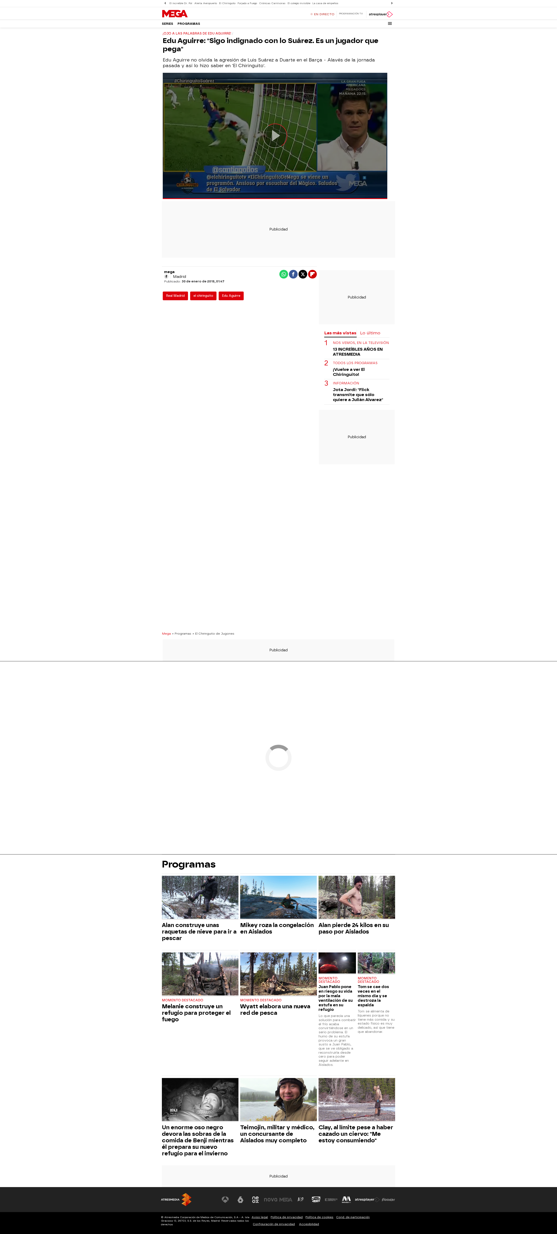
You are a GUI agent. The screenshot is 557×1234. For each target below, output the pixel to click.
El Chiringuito (227, 3)
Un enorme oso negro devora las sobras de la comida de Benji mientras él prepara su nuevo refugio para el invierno (198, 1140)
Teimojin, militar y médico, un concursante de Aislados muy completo (277, 1134)
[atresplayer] (380, 14)
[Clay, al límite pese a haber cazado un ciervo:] (357, 1100)
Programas (189, 24)
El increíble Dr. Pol (180, 3)
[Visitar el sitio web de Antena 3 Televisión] (225, 1199)
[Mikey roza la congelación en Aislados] (278, 898)
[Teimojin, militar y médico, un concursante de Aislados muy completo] (278, 1100)
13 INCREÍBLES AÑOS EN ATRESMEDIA (358, 352)
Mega (166, 633)
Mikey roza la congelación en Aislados (277, 928)
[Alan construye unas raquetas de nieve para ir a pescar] (200, 898)
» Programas (181, 633)
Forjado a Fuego (247, 3)
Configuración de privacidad (274, 1224)
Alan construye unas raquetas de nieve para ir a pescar (199, 931)
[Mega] (189, 14)
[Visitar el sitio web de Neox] (255, 1199)
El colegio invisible (299, 3)
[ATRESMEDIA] (176, 1199)
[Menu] (390, 23)
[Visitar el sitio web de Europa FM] (331, 1199)
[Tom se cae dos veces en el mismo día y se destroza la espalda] (376, 963)
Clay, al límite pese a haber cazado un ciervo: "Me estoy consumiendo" (356, 1134)
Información (346, 383)
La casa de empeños (325, 3)
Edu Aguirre (231, 296)
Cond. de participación (353, 1217)
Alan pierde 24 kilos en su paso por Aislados (354, 928)
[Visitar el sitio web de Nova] (270, 1199)
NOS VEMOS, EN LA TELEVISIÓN (361, 343)
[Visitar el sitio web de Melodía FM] (346, 1199)
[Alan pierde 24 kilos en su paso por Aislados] (357, 898)
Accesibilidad (309, 1224)
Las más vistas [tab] (340, 332)
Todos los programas (355, 363)
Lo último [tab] (370, 332)
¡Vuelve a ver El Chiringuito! (349, 372)
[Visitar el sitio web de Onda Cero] (316, 1199)
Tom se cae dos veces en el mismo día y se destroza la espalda (373, 995)
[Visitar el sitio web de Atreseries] (300, 1199)
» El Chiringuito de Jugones (213, 633)
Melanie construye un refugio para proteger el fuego (196, 1013)
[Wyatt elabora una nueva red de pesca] (278, 974)
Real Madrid (175, 296)
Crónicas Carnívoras (272, 3)
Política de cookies (319, 1217)
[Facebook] (166, 276)
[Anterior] (165, 3)
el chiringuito (203, 296)
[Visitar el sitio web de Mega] (285, 1199)
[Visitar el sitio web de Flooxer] (388, 1199)
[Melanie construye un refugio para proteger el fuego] (200, 974)
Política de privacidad (287, 1217)
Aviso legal (260, 1217)
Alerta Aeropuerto (205, 3)
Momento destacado (182, 1000)
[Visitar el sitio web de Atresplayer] (367, 1199)
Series (167, 24)
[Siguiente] (392, 3)
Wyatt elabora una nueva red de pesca (275, 1009)
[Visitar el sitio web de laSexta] (240, 1199)
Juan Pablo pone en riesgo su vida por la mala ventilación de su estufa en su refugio (336, 998)
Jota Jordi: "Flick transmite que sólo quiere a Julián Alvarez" (358, 394)
